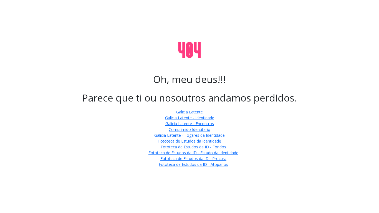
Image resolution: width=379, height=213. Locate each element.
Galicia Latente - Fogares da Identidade (189, 135)
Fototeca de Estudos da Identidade (189, 141)
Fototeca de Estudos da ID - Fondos (193, 146)
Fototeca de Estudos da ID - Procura (193, 158)
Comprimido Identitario (189, 129)
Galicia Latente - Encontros (189, 123)
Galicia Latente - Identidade (189, 117)
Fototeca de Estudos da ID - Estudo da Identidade (193, 152)
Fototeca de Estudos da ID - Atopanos (193, 164)
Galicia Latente (189, 112)
